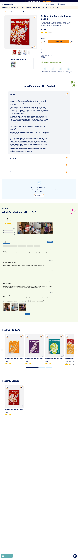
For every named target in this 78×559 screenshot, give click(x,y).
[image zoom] (21, 32)
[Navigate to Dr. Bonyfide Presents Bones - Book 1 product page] (14, 346)
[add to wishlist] (71, 41)
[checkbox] (37, 246)
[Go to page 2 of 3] (42, 367)
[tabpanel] (28, 280)
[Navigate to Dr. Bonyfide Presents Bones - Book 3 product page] (14, 397)
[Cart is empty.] (75, 4)
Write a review (49, 241)
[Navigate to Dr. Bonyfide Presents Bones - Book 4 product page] (54, 346)
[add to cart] (21, 336)
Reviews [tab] (6, 242)
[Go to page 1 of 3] (32, 367)
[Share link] (35, 17)
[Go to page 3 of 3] (49, 367)
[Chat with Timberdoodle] (75, 556)
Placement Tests (36, 7)
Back (8, 11)
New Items (55, 7)
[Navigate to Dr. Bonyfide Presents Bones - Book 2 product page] (34, 346)
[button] (42, 41)
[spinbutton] (44, 41)
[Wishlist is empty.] (72, 4)
